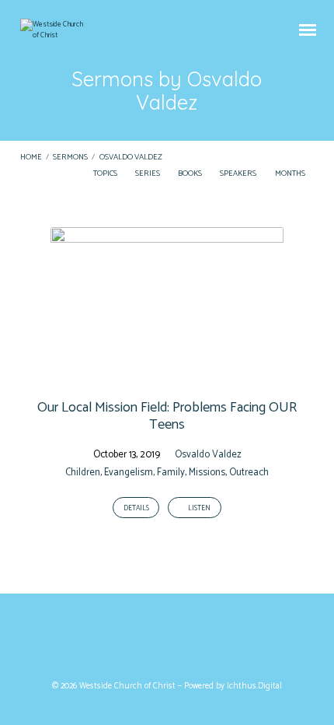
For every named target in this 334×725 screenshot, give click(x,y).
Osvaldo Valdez (130, 157)
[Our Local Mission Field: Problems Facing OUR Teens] (167, 374)
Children (82, 472)
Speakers (239, 173)
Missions (207, 472)
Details (136, 508)
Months (291, 173)
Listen (198, 508)
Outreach (249, 472)
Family (171, 472)
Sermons (70, 157)
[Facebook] (152, 640)
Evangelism (128, 472)
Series (148, 173)
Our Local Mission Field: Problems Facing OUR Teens (167, 416)
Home (31, 157)
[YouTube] (182, 640)
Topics (106, 173)
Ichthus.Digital (254, 686)
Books (191, 173)
